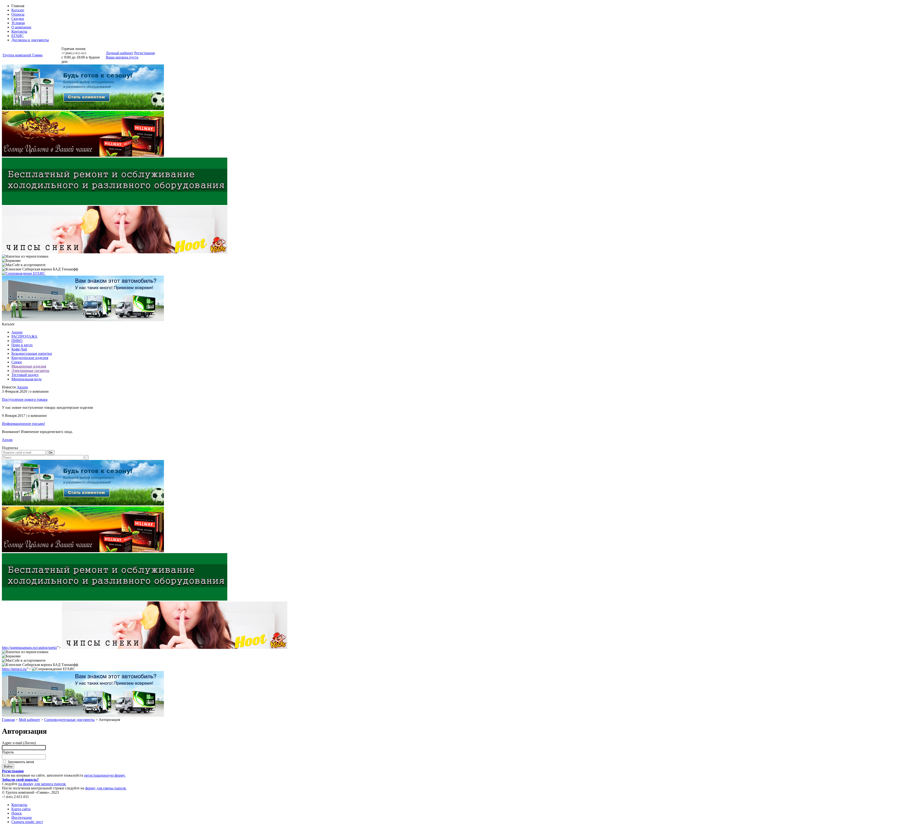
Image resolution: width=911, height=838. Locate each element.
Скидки (17, 19)
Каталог (17, 10)
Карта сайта (21, 809)
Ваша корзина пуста (122, 57)
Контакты (19, 31)
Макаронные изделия (28, 366)
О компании (21, 27)
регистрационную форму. (104, 775)
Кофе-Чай (19, 349)
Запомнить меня (20, 762)
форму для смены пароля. (105, 788)
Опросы (17, 14)
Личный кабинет (119, 53)
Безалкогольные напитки (31, 353)
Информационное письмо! (23, 424)
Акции (17, 332)
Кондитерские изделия (29, 358)
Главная (8, 720)
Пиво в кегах (22, 345)
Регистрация (144, 53)
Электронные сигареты (30, 371)
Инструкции (21, 817)
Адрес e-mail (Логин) (19, 743)
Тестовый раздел (24, 375)
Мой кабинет (29, 720)
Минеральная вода (26, 379)
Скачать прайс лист (27, 822)
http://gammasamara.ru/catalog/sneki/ (29, 648)
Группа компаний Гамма (22, 55)
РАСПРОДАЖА (24, 336)
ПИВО (17, 341)
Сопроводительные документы (69, 720)
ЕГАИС (17, 36)
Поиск (16, 813)
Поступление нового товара (24, 399)
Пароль (8, 752)
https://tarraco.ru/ (14, 669)
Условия (18, 23)
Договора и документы (30, 40)
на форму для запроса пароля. (42, 784)
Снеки (16, 362)
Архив (7, 440)
